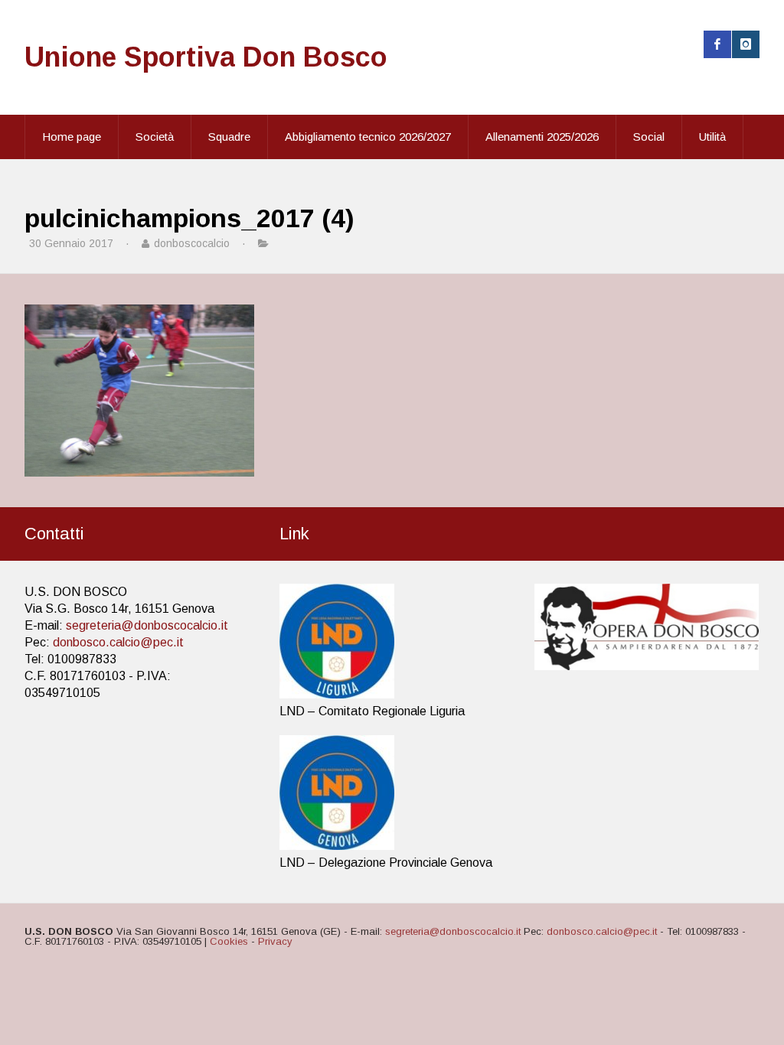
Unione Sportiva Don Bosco (205, 57)
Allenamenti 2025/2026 (542, 136)
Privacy (275, 941)
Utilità (712, 136)
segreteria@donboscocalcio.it (147, 625)
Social (649, 136)
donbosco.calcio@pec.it (118, 642)
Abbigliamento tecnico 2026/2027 (368, 136)
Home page (71, 136)
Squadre (229, 136)
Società (155, 136)
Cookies (229, 941)
